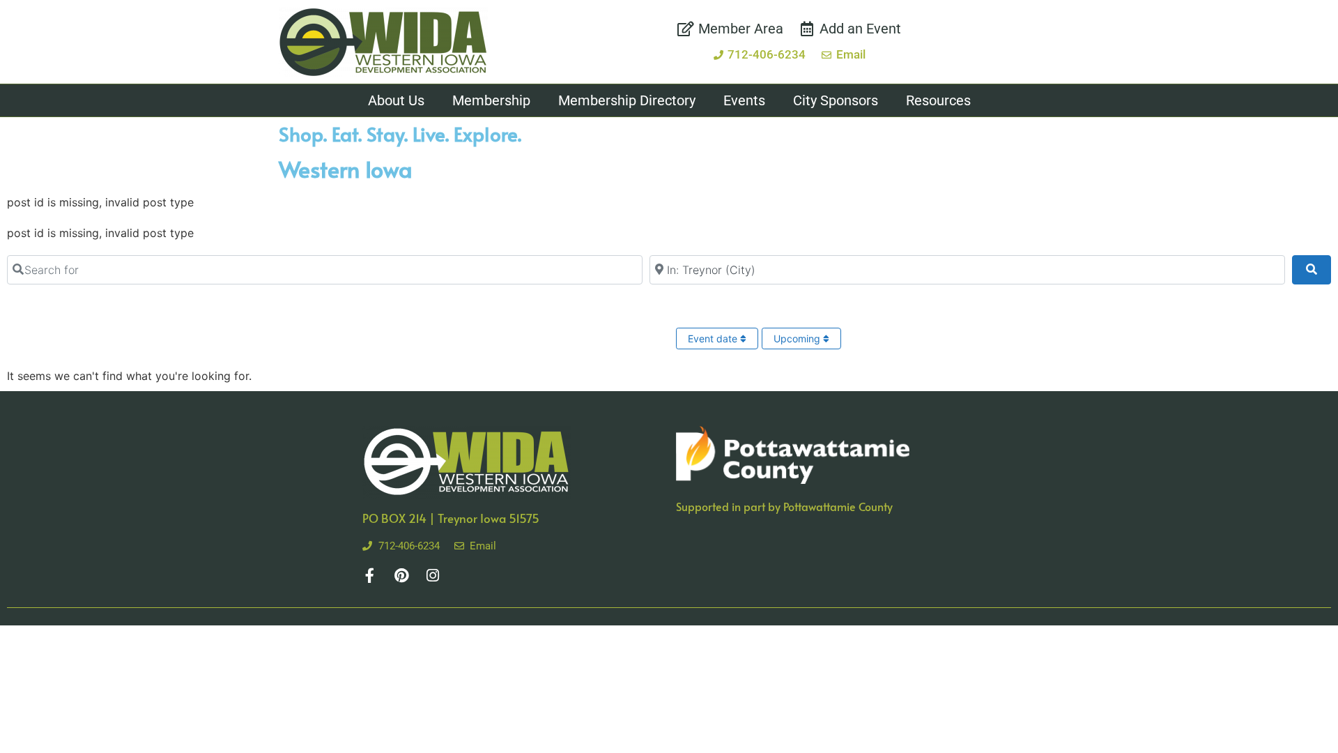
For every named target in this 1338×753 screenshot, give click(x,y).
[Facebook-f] (369, 575)
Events (744, 100)
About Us (396, 100)
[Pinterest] (401, 575)
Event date (714, 338)
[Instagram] (432, 575)
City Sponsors (835, 100)
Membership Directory (626, 100)
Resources (938, 100)
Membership (491, 100)
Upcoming (798, 338)
